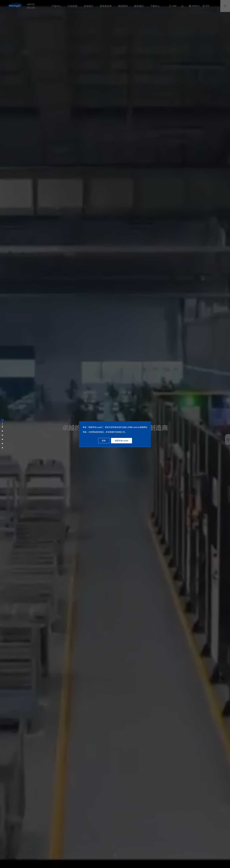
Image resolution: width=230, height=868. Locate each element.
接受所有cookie (121, 441)
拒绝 (104, 441)
